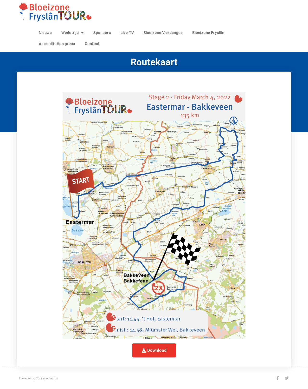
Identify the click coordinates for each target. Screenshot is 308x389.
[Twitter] (287, 378)
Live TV (127, 32)
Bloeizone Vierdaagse (163, 32)
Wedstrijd (70, 32)
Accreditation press (57, 43)
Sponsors (102, 32)
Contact (92, 43)
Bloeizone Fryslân (208, 32)
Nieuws (45, 32)
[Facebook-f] (278, 378)
